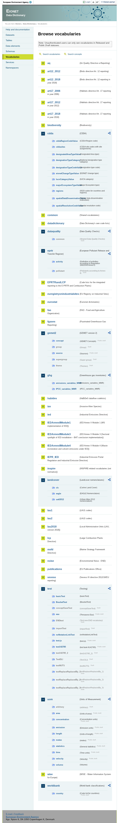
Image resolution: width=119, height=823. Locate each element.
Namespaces (12, 67)
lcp (49, 538)
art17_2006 (53, 91)
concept (60, 341)
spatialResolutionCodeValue (67, 206)
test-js (59, 640)
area (58, 713)
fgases (51, 321)
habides (52, 398)
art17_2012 (53, 102)
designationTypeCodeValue (67, 167)
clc (57, 488)
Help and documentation (18, 29)
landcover (53, 480)
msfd (50, 549)
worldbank (53, 785)
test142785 (61, 647)
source (59, 353)
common (52, 215)
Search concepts (75, 54)
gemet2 (51, 333)
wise (50, 774)
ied (49, 414)
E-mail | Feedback (15, 814)
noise (50, 561)
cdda (50, 133)
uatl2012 (60, 499)
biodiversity (54, 125)
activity (59, 261)
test (49, 588)
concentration (62, 719)
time (58, 752)
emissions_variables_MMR (67, 383)
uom (50, 699)
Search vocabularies (51, 54)
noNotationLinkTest (65, 635)
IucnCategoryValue (65, 179)
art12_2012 (53, 71)
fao (49, 310)
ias (49, 406)
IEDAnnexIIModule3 (59, 434)
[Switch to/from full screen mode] (98, 2)
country (59, 793)
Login (88, 2)
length (59, 733)
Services (10, 62)
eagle (58, 493)
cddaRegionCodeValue (67, 141)
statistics (60, 746)
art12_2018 (53, 79)
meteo (59, 740)
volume (59, 765)
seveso (51, 577)
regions (59, 191)
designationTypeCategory (67, 160)
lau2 (49, 518)
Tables (9, 40)
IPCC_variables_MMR (66, 389)
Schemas (10, 51)
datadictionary (55, 223)
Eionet (18, 24)
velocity (59, 758)
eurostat (52, 302)
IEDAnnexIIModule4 (59, 445)
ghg (49, 375)
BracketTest (61, 602)
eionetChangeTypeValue (67, 173)
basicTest (60, 596)
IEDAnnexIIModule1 (59, 422)
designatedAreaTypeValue (67, 154)
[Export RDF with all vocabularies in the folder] (109, 133)
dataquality (53, 231)
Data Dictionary (29, 24)
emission (60, 727)
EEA (18, 2)
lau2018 (52, 526)
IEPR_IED (53, 457)
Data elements (13, 46)
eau (57, 614)
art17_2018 (53, 113)
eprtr (50, 250)
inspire (51, 468)
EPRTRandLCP (56, 282)
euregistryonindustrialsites (63, 294)
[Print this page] (94, 2)
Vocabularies (12, 57)
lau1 (49, 510)
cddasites (60, 147)
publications (54, 569)
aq (48, 63)
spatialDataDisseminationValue (67, 198)
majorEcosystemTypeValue (67, 185)
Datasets (10, 35)
